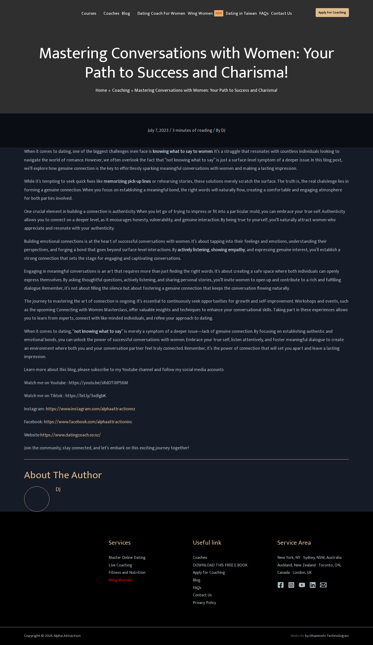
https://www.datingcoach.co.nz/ (70, 435)
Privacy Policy (204, 602)
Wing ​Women (120, 580)
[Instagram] (291, 585)
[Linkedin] (312, 585)
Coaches (200, 557)
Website (297, 636)
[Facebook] (280, 585)
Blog (196, 580)
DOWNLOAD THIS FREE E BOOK (220, 565)
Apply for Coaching (209, 572)
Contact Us (202, 595)
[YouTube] (302, 585)
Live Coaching (120, 565)
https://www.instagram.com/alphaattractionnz (90, 409)
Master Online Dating (127, 557)
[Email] (323, 585)
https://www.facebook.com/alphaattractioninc (88, 422)
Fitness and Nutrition (127, 572)
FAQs (197, 587)
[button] (98, 13)
